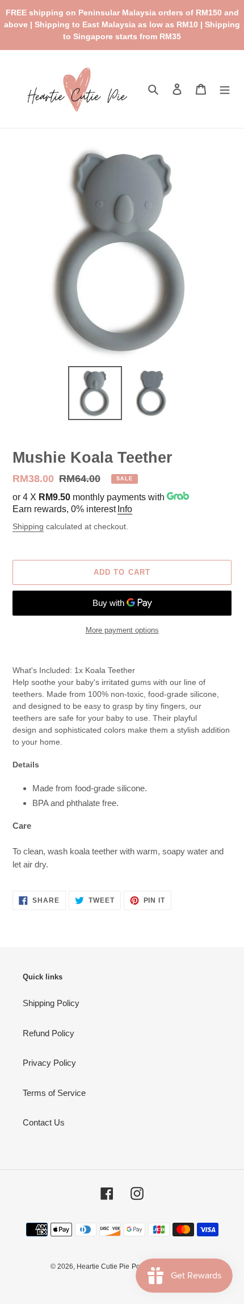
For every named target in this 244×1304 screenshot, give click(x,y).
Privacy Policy (49, 1063)
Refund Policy (48, 1033)
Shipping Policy (51, 1003)
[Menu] (225, 89)
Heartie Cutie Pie (103, 1266)
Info (124, 509)
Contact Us (44, 1122)
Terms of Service (54, 1093)
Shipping (28, 526)
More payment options (122, 630)
